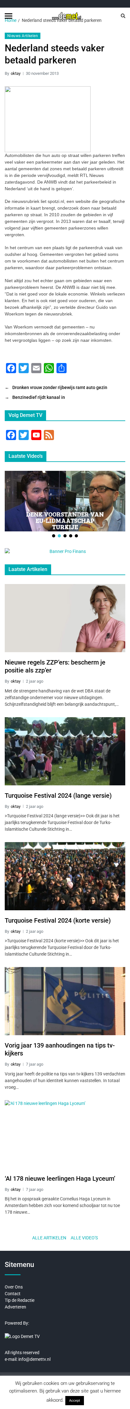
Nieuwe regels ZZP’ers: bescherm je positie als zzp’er (55, 666)
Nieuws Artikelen (22, 36)
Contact (13, 1293)
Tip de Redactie (19, 1300)
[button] (53, 535)
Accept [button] (74, 1401)
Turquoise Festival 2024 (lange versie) (58, 795)
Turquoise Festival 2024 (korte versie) (58, 920)
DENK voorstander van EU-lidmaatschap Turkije (65, 520)
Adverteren (15, 1306)
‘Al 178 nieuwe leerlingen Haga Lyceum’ (60, 1178)
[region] (65, 505)
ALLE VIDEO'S (84, 1237)
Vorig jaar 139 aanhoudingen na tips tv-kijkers (60, 1049)
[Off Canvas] (8, 16)
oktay (16, 73)
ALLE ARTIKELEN (49, 1237)
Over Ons (14, 1286)
